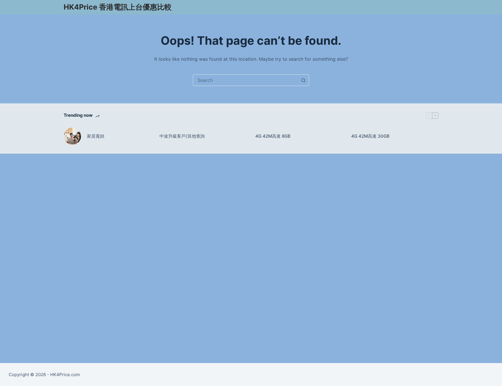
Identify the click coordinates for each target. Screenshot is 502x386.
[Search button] (303, 80)
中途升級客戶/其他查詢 (182, 136)
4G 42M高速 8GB (273, 136)
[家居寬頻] (72, 136)
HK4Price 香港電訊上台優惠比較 (118, 7)
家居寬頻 (95, 136)
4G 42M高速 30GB (370, 136)
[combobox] (245, 80)
